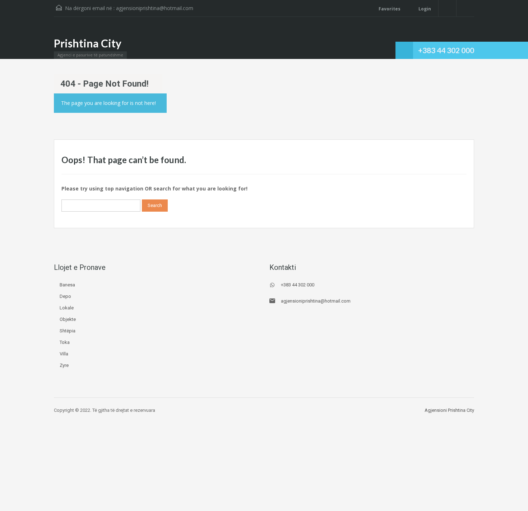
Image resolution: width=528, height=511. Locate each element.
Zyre (64, 365)
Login (424, 9)
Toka (65, 342)
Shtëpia (67, 330)
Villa (64, 353)
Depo (65, 296)
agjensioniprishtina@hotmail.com (154, 8)
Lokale (67, 307)
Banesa (67, 284)
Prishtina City (87, 43)
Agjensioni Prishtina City (449, 410)
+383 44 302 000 (446, 50)
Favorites (389, 9)
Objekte (68, 319)
